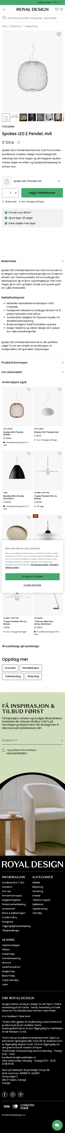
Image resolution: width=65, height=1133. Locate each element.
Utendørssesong (11, 958)
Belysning (37, 887)
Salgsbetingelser (11, 900)
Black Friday (8, 976)
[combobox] (32, 181)
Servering (37, 891)
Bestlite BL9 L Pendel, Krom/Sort (13, 497)
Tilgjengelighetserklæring (16, 926)
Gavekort (7, 887)
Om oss (6, 891)
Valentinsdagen (11, 945)
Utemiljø (37, 913)
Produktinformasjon (14, 362)
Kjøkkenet (38, 904)
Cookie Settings (32, 585)
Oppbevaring (39, 909)
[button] (56, 9)
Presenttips (8, 954)
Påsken (6, 949)
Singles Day (8, 971)
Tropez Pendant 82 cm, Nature (45, 497)
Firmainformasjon (12, 895)
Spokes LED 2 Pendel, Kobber (13, 433)
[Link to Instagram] (12, 1094)
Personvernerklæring (14, 904)
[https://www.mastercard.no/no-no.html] (15, 1106)
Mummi (6, 962)
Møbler (36, 882)
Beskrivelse (8, 261)
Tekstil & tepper (41, 900)
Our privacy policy (39, 564)
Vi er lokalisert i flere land (16, 1016)
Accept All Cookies (32, 576)
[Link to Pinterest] (20, 1094)
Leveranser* (9, 909)
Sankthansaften (11, 967)
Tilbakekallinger (10, 930)
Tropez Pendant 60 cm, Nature (15, 622)
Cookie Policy (9, 917)
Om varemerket (11, 372)
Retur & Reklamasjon (14, 913)
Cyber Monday (10, 980)
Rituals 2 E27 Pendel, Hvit (46, 432)
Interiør (36, 895)
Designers (7, 922)
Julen (5, 984)
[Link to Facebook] (4, 1094)
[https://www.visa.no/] (6, 1106)
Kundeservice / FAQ (13, 882)
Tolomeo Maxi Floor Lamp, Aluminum (43, 622)
